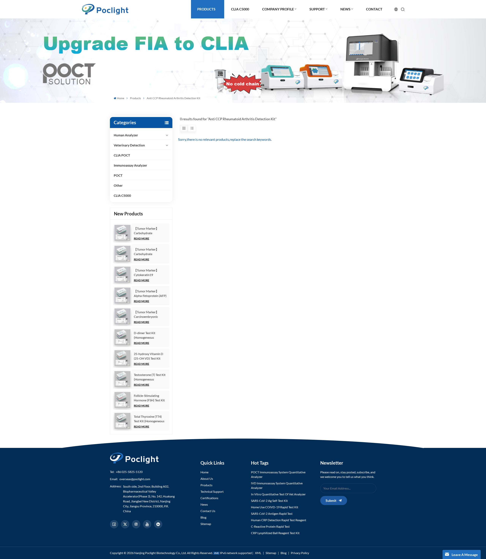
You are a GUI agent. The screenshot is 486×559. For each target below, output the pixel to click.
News (204, 504)
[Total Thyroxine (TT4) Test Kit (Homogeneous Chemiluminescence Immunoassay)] (122, 420)
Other (118, 185)
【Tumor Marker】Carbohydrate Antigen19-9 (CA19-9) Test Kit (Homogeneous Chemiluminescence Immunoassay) (149, 251)
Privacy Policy (300, 553)
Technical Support (212, 491)
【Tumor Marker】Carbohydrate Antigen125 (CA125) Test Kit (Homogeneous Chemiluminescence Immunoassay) (150, 231)
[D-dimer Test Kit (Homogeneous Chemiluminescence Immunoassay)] (122, 337)
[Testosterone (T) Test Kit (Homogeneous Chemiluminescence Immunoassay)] (122, 379)
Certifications (209, 498)
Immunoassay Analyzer (130, 165)
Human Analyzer (126, 135)
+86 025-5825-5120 (129, 472)
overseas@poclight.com (134, 479)
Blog (203, 517)
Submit (331, 500)
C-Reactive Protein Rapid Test (270, 526)
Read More (141, 238)
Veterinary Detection (129, 145)
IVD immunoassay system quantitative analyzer (277, 485)
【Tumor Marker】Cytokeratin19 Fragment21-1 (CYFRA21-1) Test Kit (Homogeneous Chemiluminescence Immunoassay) (148, 272)
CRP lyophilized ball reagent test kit (275, 533)
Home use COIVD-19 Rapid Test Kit (274, 507)
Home (120, 98)
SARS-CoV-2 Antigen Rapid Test (272, 513)
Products (135, 98)
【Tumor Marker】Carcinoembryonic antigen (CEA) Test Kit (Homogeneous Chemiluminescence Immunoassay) (148, 314)
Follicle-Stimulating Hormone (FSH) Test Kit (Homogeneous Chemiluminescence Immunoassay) (149, 398)
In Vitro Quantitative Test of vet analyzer (278, 494)
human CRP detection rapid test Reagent (278, 520)
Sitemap (205, 524)
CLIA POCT (122, 155)
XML (258, 553)
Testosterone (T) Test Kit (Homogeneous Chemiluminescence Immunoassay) (150, 377)
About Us (206, 478)
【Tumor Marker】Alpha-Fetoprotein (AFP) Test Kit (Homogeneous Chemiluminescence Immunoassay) (150, 293)
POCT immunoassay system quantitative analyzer (278, 474)
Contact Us (207, 511)
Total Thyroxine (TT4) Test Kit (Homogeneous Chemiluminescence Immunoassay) (149, 419)
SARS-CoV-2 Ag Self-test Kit (269, 500)
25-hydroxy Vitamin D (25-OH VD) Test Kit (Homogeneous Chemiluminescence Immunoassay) (148, 356)
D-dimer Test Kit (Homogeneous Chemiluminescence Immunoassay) (147, 335)
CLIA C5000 (122, 196)
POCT (118, 175)
